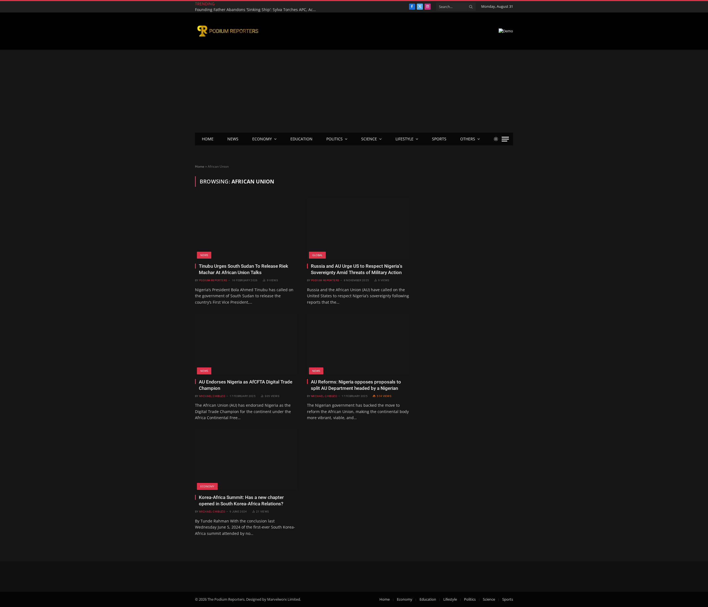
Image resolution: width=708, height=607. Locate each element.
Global (317, 255)
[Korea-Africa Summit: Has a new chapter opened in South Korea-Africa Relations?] (246, 459)
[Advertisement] (354, 91)
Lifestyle (404, 138)
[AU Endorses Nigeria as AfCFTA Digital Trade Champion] (246, 344)
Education (301, 138)
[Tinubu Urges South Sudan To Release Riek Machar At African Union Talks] (246, 228)
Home (208, 138)
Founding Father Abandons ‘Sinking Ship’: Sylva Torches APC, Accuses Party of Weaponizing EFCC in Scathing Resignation (257, 9)
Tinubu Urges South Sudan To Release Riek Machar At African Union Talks (243, 269)
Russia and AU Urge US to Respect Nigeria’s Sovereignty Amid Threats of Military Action (356, 269)
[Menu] (505, 139)
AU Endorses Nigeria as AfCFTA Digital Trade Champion (245, 385)
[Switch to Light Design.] (496, 139)
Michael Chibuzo (212, 396)
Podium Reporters (213, 280)
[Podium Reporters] (227, 31)
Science (369, 138)
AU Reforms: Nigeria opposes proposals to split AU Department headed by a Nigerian (356, 385)
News (232, 138)
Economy (262, 138)
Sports (439, 138)
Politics (334, 138)
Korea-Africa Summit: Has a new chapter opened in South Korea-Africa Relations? (241, 500)
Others (467, 138)
